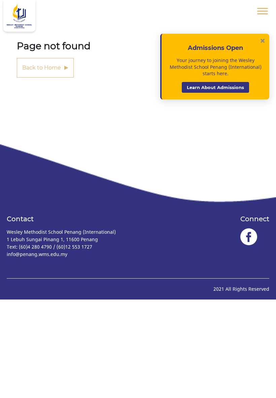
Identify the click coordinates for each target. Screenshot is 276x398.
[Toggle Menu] (262, 11)
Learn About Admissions (215, 87)
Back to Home (41, 67)
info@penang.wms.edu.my (37, 254)
